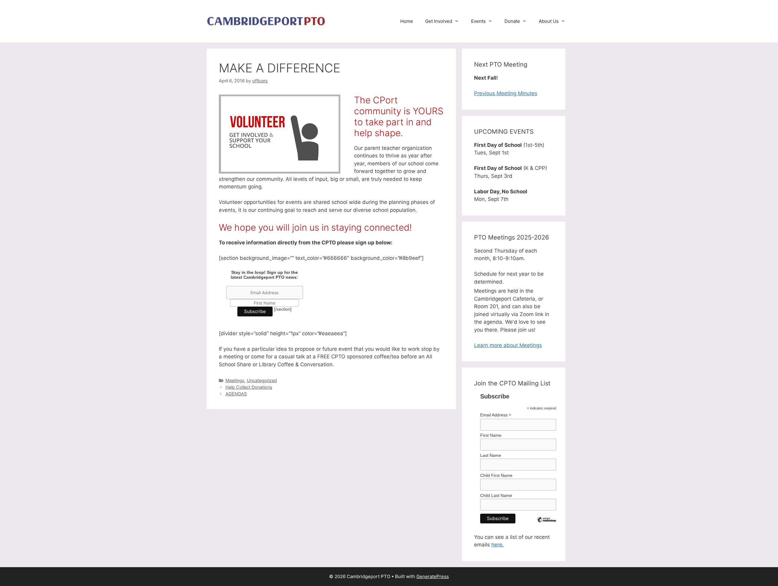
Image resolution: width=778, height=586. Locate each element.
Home (406, 21)
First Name (490, 435)
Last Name (490, 455)
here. (497, 545)
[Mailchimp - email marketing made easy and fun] (546, 524)
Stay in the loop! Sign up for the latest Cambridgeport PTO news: (264, 275)
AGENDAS (236, 393)
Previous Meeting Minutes (505, 93)
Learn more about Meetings (508, 345)
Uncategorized (262, 380)
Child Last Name (496, 495)
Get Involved (438, 21)
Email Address (495, 415)
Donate (512, 21)
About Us (549, 21)
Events (478, 21)
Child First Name (496, 475)
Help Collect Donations (248, 387)
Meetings (234, 380)
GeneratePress (432, 576)
